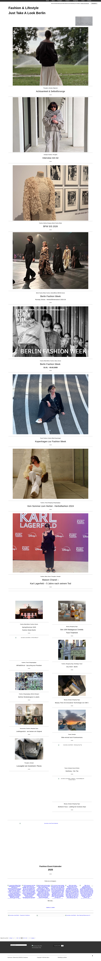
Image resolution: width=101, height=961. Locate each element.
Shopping (75, 0)
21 (19, 938)
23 (23, 938)
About (53, 0)
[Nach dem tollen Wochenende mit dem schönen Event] (72, 892)
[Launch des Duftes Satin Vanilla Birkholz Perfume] (14, 892)
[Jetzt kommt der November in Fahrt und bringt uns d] (43, 892)
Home (47, 0)
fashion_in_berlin (50, 907)
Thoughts (59, 0)
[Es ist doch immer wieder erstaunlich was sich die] (58, 892)
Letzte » (33, 938)
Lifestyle (89, 0)
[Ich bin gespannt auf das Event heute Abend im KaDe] (29, 892)
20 (17, 938)
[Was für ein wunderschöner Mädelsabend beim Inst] (86, 892)
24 (26, 938)
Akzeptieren (94, 3)
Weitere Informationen (85, 3)
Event (83, 0)
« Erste (10, 938)
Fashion (68, 0)
